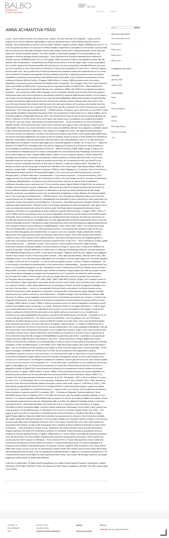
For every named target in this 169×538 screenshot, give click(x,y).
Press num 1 (116, 49)
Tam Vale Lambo (94, 466)
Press (113, 103)
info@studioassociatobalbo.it (48, 531)
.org (113, 137)
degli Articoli (118, 126)
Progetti (100, 11)
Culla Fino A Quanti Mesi (16, 463)
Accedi (114, 121)
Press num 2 (116, 44)
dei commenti (118, 132)
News (113, 97)
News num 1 (116, 61)
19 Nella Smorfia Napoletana (41, 463)
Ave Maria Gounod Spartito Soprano (70, 463)
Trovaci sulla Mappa (84, 531)
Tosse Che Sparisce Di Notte (49, 466)
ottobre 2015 (116, 85)
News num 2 (116, 55)
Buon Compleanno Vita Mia (74, 466)
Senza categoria (118, 108)
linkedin (79, 525)
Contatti (113, 11)
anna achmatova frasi (120, 38)
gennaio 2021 (116, 79)
